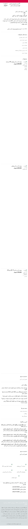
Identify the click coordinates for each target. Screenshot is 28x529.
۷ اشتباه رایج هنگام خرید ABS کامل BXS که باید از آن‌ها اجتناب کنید (14, 392)
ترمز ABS (23, 426)
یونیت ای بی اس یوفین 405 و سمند (14, 61)
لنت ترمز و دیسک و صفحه (21, 50)
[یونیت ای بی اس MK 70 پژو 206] (25, 320)
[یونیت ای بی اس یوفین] (25, 216)
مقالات (25, 413)
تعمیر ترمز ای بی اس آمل (9, 445)
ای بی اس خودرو (23, 37)
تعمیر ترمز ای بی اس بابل (7, 441)
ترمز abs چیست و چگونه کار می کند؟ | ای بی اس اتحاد (13, 424)
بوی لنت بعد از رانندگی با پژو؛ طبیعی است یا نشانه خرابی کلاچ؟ (14, 388)
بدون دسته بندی (23, 40)
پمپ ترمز (25, 47)
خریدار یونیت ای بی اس (19, 15)
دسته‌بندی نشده (23, 411)
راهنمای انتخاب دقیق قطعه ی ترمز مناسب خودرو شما (15, 396)
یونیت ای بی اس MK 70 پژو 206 (14, 270)
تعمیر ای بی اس (23, 379)
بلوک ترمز (24, 42)
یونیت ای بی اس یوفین (16, 166)
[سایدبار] (26, 527)
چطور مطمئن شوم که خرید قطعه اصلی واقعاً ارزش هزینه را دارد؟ (15, 402)
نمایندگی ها (24, 416)
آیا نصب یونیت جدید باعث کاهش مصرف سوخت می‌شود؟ (14, 398)
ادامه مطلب (24, 24)
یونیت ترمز (24, 53)
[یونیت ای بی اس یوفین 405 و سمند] (25, 112)
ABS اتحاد (24, 28)
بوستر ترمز (24, 45)
